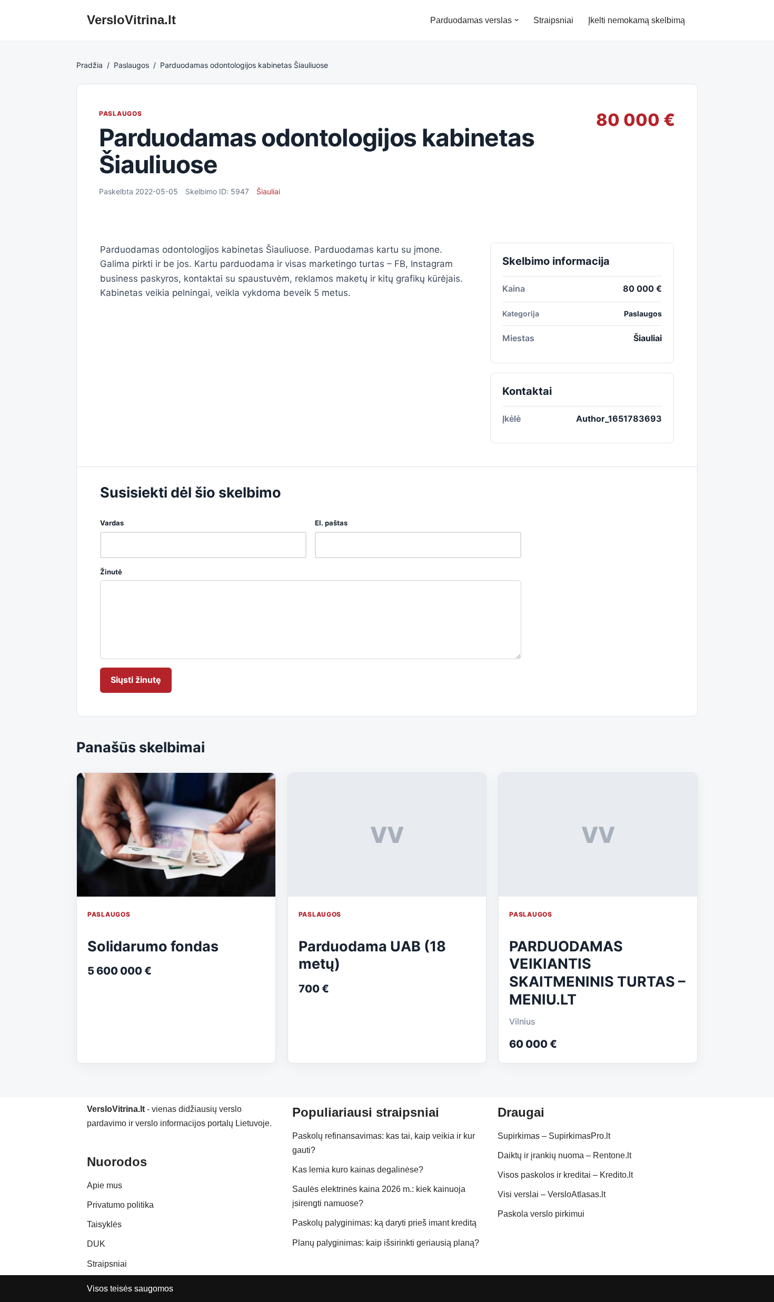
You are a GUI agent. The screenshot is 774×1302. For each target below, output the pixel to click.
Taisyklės (104, 1224)
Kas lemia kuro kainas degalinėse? (357, 1169)
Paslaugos (131, 65)
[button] (516, 20)
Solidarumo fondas (153, 946)
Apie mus (104, 1185)
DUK (96, 1243)
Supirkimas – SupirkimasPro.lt (554, 1135)
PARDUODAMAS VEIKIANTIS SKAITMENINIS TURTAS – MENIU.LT (597, 973)
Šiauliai (268, 191)
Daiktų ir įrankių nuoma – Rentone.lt (564, 1155)
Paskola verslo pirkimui (541, 1213)
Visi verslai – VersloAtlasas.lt (552, 1194)
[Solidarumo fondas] (176, 835)
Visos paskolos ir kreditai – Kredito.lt (565, 1174)
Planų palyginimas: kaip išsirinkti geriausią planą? (385, 1242)
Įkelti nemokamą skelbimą (636, 20)
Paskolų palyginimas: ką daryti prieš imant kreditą (384, 1222)
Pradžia (89, 65)
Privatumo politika (120, 1204)
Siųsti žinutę (136, 679)
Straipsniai (553, 20)
